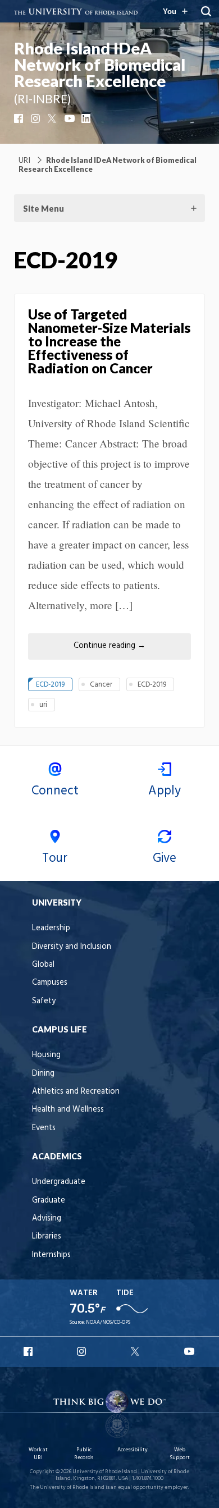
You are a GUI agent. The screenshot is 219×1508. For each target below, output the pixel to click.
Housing (46, 1055)
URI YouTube (189, 1351)
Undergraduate (58, 1182)
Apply (164, 791)
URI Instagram (82, 1351)
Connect (55, 791)
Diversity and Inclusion (71, 946)
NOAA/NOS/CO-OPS (108, 1322)
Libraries (46, 1236)
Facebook (19, 118)
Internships (51, 1255)
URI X (136, 1351)
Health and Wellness (68, 1109)
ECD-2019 (50, 685)
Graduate (48, 1200)
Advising (46, 1218)
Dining (43, 1073)
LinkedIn (87, 118)
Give (164, 858)
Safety (44, 1001)
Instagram (36, 118)
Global (43, 964)
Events (44, 1128)
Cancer (101, 685)
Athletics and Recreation (76, 1091)
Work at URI (38, 1454)
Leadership (51, 928)
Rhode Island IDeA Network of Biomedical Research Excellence (99, 64)
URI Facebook (29, 1351)
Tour (54, 858)
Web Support (180, 1454)
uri (43, 705)
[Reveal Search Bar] (206, 11)
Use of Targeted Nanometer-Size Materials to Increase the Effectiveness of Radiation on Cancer (109, 341)
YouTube (70, 118)
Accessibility (132, 1450)
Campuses (49, 982)
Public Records (83, 1454)
